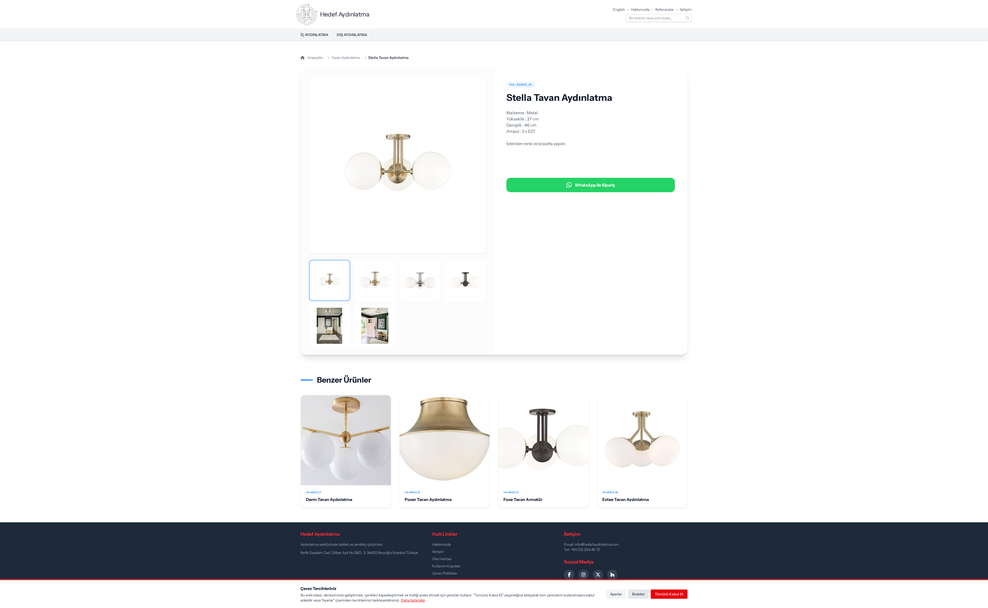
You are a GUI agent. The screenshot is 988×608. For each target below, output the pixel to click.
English (619, 9)
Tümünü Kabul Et (669, 594)
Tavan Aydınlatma (345, 57)
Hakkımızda (640, 9)
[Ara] (687, 18)
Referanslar (664, 9)
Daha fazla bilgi (413, 600)
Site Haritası (442, 559)
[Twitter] (598, 575)
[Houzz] (612, 575)
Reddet (638, 594)
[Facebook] (569, 575)
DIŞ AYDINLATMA (352, 34)
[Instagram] (583, 575)
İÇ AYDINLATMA (314, 34)
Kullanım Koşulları (446, 566)
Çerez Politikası (444, 573)
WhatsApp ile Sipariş (595, 185)
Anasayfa (314, 57)
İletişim (686, 9)
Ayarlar (616, 594)
